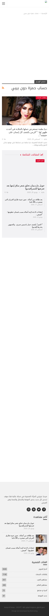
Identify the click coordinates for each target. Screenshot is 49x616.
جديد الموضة (42, 595)
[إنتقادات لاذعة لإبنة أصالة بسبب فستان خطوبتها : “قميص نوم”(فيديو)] (41, 551)
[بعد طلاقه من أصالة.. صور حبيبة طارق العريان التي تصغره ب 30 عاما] (41, 539)
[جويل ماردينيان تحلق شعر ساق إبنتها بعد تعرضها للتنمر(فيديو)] (24, 170)
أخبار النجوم (40, 160)
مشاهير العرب (42, 579)
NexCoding (33, 610)
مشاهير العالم (42, 585)
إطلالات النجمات (41, 97)
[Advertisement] (24, 53)
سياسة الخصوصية (9, 607)
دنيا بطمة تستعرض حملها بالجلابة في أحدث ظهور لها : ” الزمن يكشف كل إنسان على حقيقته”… (26, 132)
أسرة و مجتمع (42, 590)
